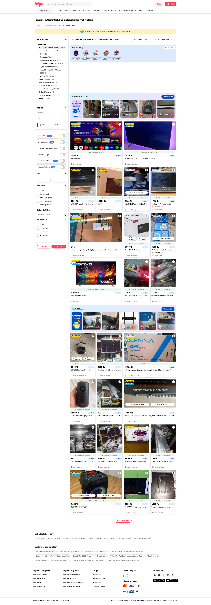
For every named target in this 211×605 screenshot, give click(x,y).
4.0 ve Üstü (44, 235)
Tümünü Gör (169, 48)
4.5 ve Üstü (44, 239)
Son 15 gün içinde (46, 205)
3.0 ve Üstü (44, 228)
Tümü (42, 191)
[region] (123, 55)
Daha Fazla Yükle (123, 521)
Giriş (159, 4)
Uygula (59, 246)
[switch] (62, 135)
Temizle (44, 246)
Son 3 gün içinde (46, 198)
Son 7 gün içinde (46, 201)
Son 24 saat (44, 194)
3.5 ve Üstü (44, 232)
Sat (172, 4)
